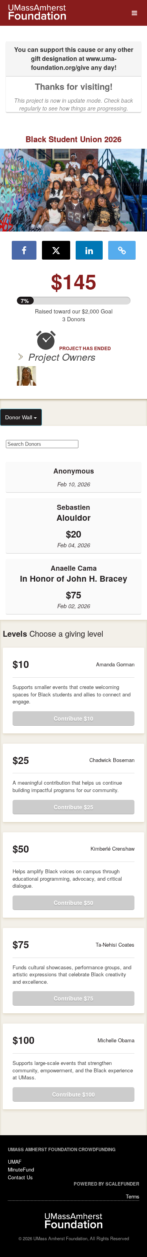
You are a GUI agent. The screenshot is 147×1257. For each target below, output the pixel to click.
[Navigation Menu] (134, 13)
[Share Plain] (122, 250)
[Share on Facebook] (24, 250)
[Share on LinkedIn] (89, 250)
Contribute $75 (73, 998)
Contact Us (20, 1177)
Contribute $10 (73, 718)
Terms (132, 1196)
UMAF (15, 1161)
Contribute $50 (73, 902)
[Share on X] (56, 250)
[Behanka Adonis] (26, 376)
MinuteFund (21, 1169)
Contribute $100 (73, 1094)
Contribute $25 (73, 807)
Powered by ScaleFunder (106, 1183)
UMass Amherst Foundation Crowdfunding (62, 1149)
